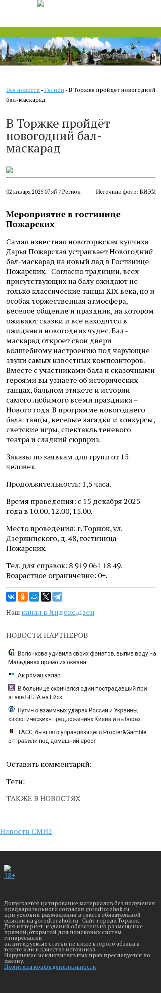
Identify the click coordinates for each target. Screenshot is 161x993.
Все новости (23, 90)
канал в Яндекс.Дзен (58, 612)
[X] (46, 597)
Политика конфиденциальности (50, 966)
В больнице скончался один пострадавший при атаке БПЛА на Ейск (77, 692)
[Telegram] (57, 597)
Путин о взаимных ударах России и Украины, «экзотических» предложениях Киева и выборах (74, 714)
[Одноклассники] (23, 597)
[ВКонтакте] (11, 597)
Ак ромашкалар (39, 675)
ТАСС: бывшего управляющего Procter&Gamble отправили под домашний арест (77, 736)
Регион (54, 90)
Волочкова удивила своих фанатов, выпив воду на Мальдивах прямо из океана (82, 657)
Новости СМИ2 (26, 831)
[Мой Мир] (34, 597)
